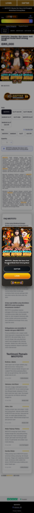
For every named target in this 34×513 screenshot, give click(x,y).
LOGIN (17, 276)
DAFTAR (17, 269)
